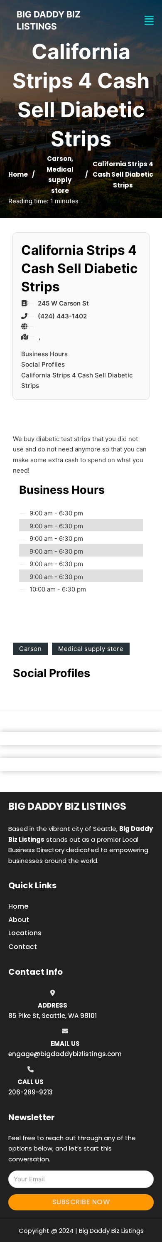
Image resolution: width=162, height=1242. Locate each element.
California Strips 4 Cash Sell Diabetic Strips (77, 380)
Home (18, 174)
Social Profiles (43, 364)
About (18, 919)
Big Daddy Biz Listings (67, 806)
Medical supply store (60, 180)
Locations (25, 933)
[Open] (149, 20)
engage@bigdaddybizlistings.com (65, 1054)
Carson (59, 158)
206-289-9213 (30, 1092)
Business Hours (44, 354)
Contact (22, 946)
